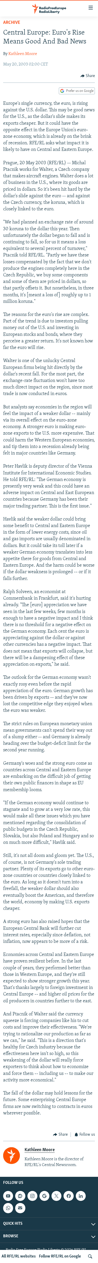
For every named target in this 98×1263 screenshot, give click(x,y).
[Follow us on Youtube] (8, 1196)
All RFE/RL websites (19, 1256)
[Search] (90, 1256)
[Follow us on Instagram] (32, 1196)
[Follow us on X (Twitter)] (56, 1196)
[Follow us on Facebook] (68, 1196)
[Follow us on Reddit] (20, 1196)
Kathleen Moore (22, 54)
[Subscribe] (20, 1208)
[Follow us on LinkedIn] (81, 1196)
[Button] (87, 76)
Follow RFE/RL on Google (60, 1256)
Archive (11, 22)
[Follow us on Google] (44, 1196)
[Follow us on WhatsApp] (8, 1208)
